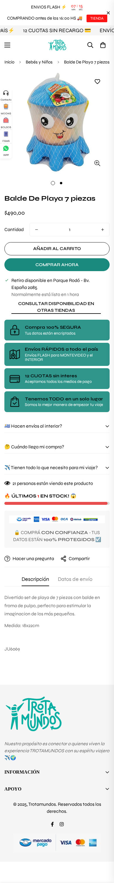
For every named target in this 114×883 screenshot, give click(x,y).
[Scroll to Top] (103, 852)
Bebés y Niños (39, 62)
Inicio (9, 62)
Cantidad (14, 229)
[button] (103, 45)
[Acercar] (97, 163)
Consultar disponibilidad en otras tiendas (56, 307)
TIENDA (96, 18)
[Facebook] (52, 824)
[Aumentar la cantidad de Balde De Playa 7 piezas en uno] (102, 229)
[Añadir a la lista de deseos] (97, 81)
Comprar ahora (57, 264)
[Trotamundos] (57, 44)
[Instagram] (61, 824)
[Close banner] (108, 13)
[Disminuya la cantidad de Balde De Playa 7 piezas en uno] (36, 229)
